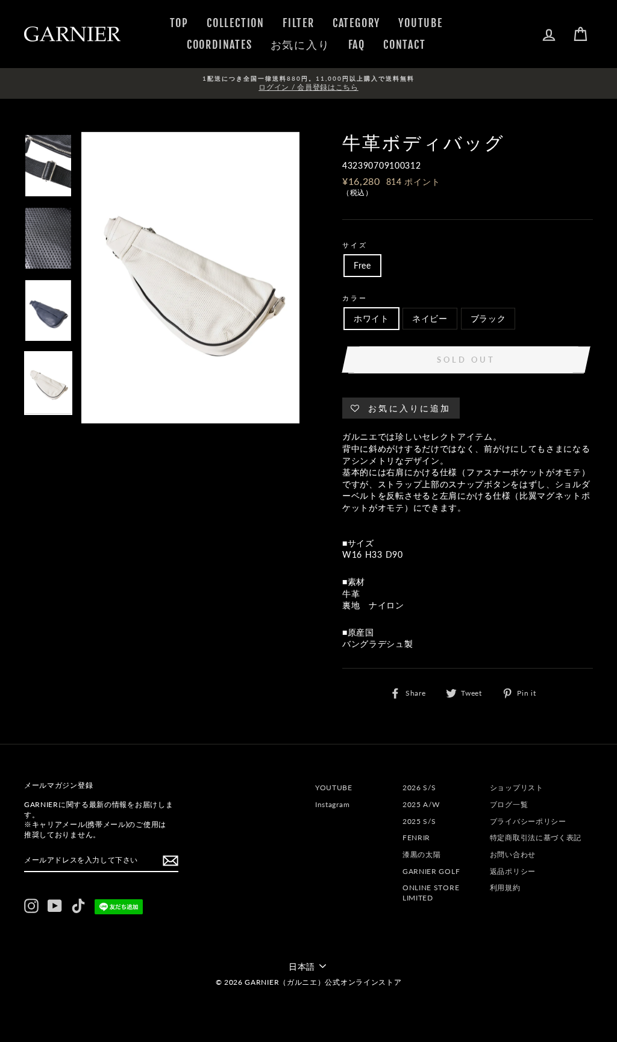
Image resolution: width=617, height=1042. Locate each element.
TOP (179, 23)
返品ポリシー (513, 871)
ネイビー (430, 318)
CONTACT (404, 44)
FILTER (299, 23)
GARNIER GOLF (431, 871)
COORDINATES (219, 44)
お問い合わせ (513, 854)
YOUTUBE (420, 23)
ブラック (488, 318)
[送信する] (170, 860)
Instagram (332, 804)
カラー (355, 298)
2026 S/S (419, 787)
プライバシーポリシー (528, 821)
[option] (308, 83)
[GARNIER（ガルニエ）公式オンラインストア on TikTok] (78, 906)
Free (362, 265)
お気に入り (300, 44)
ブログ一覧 (509, 804)
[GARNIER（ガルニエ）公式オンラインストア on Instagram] (31, 906)
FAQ (356, 44)
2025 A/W (421, 804)
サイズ (355, 245)
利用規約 (505, 887)
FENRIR (416, 837)
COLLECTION (236, 23)
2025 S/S (419, 821)
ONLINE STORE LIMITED (430, 892)
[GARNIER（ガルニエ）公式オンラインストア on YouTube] (55, 906)
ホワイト (371, 318)
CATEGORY (356, 23)
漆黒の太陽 (421, 854)
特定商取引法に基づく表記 (535, 837)
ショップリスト (516, 787)
